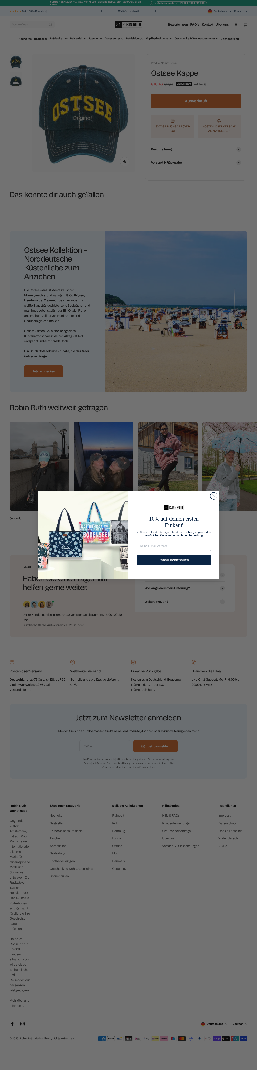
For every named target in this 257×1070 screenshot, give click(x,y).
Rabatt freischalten (173, 560)
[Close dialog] (213, 495)
